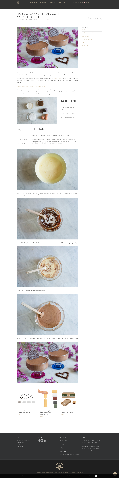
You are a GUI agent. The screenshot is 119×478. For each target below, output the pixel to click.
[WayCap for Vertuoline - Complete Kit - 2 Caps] (68, 398)
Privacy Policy (96, 440)
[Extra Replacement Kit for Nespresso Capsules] (26, 398)
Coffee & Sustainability (88, 33)
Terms (84, 442)
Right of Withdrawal (92, 442)
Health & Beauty (87, 39)
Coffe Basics (85, 30)
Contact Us (63, 440)
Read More (91, 475)
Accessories (20, 446)
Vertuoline (19, 444)
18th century (58, 78)
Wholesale (63, 444)
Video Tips (85, 45)
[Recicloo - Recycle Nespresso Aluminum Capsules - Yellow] (47, 398)
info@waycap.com (65, 448)
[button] (24, 416)
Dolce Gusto (20, 442)
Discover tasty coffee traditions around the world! (31, 86)
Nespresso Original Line (23, 440)
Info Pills (84, 42)
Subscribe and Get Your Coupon (69, 455)
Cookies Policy (86, 440)
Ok (95, 475)
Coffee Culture (55, 19)
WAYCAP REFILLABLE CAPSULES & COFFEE (29, 19)
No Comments (96, 18)
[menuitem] (87, 2)
